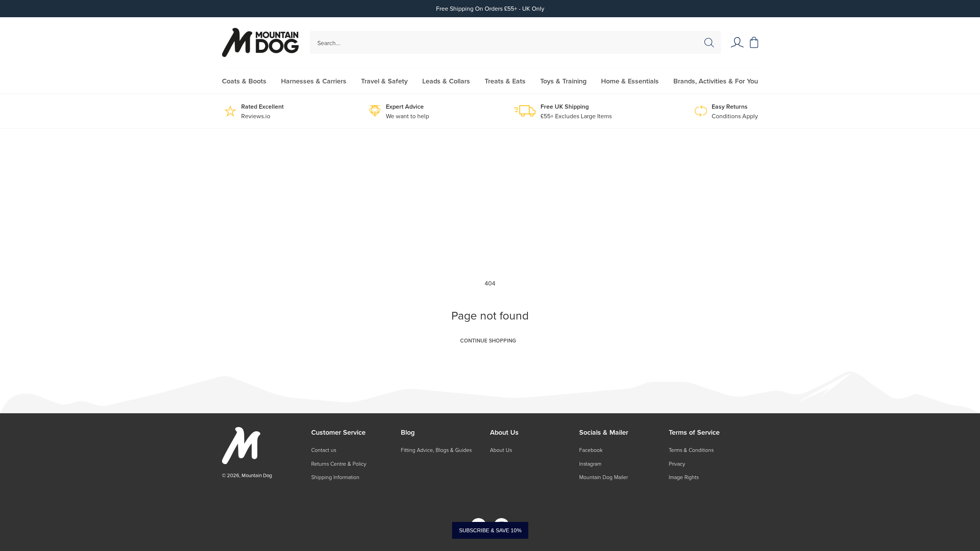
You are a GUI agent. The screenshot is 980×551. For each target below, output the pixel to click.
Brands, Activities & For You (715, 81)
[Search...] (709, 42)
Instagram (590, 463)
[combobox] (515, 42)
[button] (754, 42)
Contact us (323, 449)
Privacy (677, 463)
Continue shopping (488, 340)
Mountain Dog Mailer (603, 477)
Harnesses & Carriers (313, 81)
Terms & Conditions (691, 449)
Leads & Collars (446, 81)
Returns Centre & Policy (338, 463)
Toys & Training (563, 81)
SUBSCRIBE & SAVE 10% (490, 530)
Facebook (591, 449)
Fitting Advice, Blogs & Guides (436, 449)
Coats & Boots (244, 81)
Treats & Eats (505, 81)
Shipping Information (335, 477)
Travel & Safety (384, 81)
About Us (501, 449)
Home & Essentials (630, 81)
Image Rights (684, 477)
